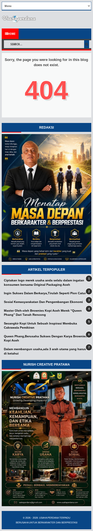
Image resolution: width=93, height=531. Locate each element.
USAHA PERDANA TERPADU (54, 517)
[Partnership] (46, 260)
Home (11, 34)
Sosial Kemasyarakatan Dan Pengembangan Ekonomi (43, 302)
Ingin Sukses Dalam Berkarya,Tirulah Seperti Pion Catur (45, 293)
